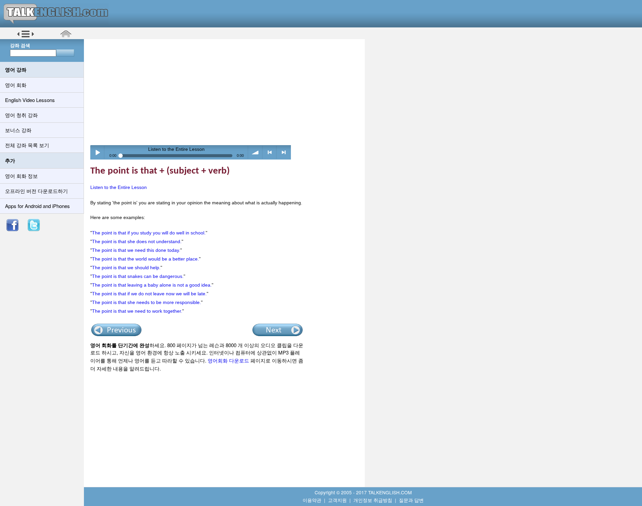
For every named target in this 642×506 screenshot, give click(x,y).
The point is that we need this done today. (136, 250)
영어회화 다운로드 (228, 360)
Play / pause (97, 152)
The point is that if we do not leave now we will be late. (149, 293)
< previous (269, 152)
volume (255, 152)
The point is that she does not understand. (137, 241)
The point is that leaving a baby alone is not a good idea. (152, 285)
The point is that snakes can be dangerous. (138, 276)
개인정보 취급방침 (372, 500)
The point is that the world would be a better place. (145, 259)
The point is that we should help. (126, 267)
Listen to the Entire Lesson (118, 187)
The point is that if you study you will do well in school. (149, 232)
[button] (25, 36)
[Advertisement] (227, 92)
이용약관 (312, 500)
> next (283, 152)
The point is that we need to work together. (137, 311)
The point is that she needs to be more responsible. (146, 302)
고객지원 (337, 500)
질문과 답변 (411, 500)
